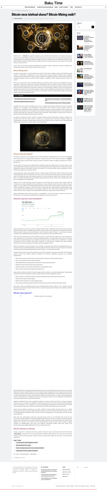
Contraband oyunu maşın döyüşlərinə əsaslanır (27, 442)
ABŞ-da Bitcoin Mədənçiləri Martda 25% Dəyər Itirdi (24, 101)
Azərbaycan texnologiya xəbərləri (45, 7)
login (17, 457)
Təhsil (71, 7)
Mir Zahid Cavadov (18, 18)
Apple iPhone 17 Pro (65, 474)
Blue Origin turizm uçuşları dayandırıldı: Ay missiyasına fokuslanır (89, 84)
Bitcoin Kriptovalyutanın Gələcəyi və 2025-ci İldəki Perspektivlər (57, 102)
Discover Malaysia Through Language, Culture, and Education (88, 56)
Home (13, 10)
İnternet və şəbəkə (63, 7)
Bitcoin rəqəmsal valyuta (24, 454)
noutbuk (69, 158)
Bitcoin (30, 10)
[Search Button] (93, 27)
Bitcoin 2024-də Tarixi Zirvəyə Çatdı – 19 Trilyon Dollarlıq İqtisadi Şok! (58, 99)
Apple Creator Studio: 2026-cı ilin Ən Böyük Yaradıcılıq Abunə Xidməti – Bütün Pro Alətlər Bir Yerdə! (88, 108)
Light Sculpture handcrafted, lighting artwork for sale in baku (88, 63)
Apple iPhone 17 (65, 476)
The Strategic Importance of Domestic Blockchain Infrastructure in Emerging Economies (49, 471)
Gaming (56, 7)
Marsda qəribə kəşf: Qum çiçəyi (23, 445)
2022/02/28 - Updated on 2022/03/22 (30, 18)
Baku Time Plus (78, 7)
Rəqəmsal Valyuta (25, 10)
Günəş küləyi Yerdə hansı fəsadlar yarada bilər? (27, 450)
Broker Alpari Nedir (88, 68)
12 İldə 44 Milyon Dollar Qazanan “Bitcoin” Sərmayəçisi (25, 99)
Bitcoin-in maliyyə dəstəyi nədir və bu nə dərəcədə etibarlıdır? (30, 448)
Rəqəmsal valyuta (33, 454)
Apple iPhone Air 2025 (66, 469)
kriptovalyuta (17, 433)
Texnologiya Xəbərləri (30, 7)
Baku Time (53, 3)
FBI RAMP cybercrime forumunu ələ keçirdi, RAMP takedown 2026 (88, 100)
